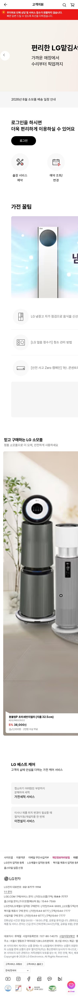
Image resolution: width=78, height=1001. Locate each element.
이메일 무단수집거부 (38, 857)
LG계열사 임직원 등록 (38, 862)
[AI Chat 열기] (71, 987)
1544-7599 (49, 901)
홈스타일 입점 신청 (13, 867)
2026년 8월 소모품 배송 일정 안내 (33, 99)
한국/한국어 (10, 970)
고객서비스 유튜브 (13, 964)
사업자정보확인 (67, 936)
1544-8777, (43, 910)
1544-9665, (54, 906)
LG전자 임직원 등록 (14, 862)
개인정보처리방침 (61, 857)
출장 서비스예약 (20, 178)
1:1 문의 (8, 891)
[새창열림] (8, 978)
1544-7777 (63, 910)
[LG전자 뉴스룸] (39, 978)
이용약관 (20, 857)
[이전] (5, 55)
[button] (64, 5)
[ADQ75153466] (61, 595)
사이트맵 (8, 857)
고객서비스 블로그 (34, 964)
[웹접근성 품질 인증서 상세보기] (52, 988)
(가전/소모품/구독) (51, 896)
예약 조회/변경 (56, 178)
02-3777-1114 (32, 887)
